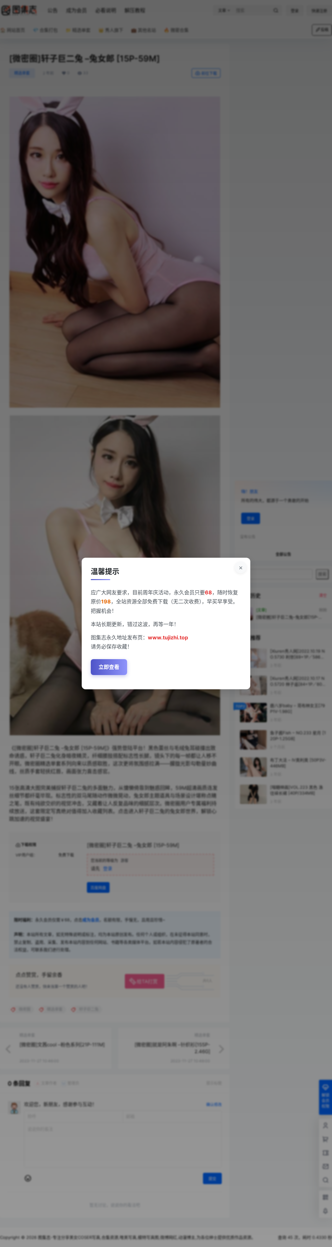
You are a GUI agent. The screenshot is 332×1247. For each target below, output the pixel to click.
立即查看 (109, 667)
